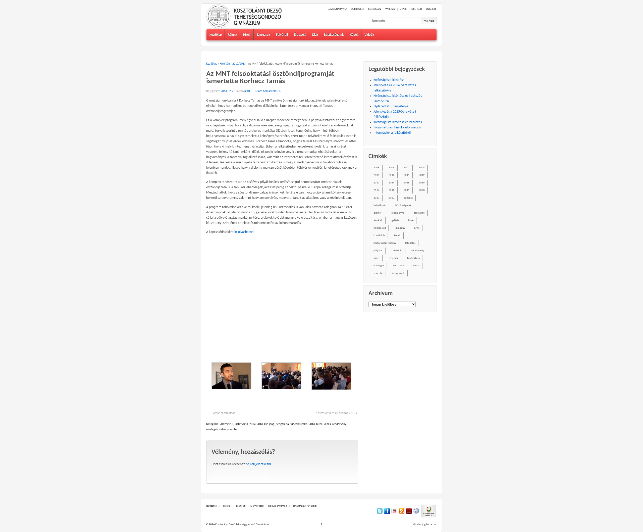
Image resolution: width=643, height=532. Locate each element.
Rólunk (232, 34)
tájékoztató (413, 258)
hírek (319, 424)
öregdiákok (398, 273)
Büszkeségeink (334, 34)
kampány (400, 228)
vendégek (212, 429)
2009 (376, 175)
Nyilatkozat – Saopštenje (390, 106)
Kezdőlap (215, 34)
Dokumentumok (277, 506)
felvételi (378, 220)
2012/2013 (239, 63)
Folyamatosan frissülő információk (397, 127)
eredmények (398, 213)
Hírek (246, 34)
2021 (376, 198)
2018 (392, 190)
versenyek (398, 265)
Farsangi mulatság (223, 413)
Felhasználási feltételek (304, 506)
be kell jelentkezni (258, 464)
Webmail (390, 9)
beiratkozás (379, 205)
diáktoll (377, 213)
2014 (392, 182)
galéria (395, 220)
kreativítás (379, 235)
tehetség (393, 258)
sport (376, 258)
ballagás (408, 198)
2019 (407, 190)
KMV (416, 228)
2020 (422, 190)
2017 (376, 190)
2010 (392, 175)
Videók (369, 34)
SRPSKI (403, 9)
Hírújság (225, 63)
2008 (422, 167)
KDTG (247, 91)
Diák (315, 34)
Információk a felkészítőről (392, 133)
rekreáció (397, 250)
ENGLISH (431, 9)
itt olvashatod (243, 232)
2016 (422, 182)
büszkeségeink (403, 205)
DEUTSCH (416, 9)
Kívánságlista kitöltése (388, 80)
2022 (392, 198)
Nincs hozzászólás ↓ (268, 91)
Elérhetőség (374, 9)
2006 (392, 167)
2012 (422, 175)
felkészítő (419, 213)
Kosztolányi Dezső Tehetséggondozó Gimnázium (242, 524)
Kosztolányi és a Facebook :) (334, 413)
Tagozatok (263, 34)
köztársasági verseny (384, 243)
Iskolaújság (379, 228)
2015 (407, 182)
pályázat (378, 250)
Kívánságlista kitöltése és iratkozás (397, 122)
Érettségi (300, 34)
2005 (376, 167)
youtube (232, 429)
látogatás (410, 243)
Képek (354, 34)
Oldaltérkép (357, 9)
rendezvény (339, 424)
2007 (407, 167)
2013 (312, 424)
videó (222, 429)
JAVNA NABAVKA (337, 9)
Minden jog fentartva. (425, 524)
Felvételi (282, 34)
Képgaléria (282, 424)
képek (327, 424)
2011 (407, 175)
